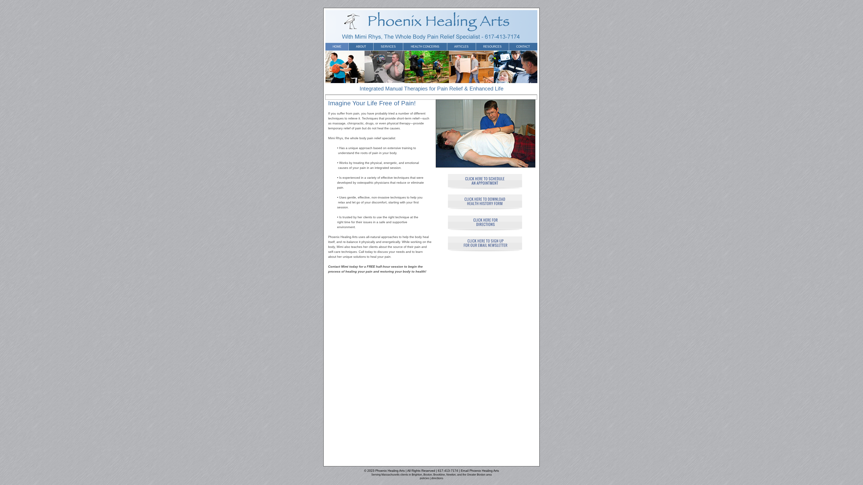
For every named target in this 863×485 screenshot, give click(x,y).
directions (437, 478)
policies (424, 478)
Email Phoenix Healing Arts (480, 470)
